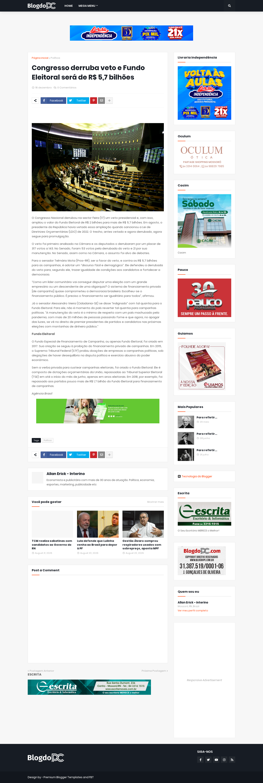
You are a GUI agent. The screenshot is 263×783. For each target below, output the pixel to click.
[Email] (101, 100)
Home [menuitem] (68, 6)
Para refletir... (207, 417)
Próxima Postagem (154, 671)
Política (55, 58)
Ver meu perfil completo (193, 610)
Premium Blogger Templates (63, 777)
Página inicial (40, 58)
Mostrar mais (155, 502)
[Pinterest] (93, 100)
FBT (91, 777)
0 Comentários (66, 87)
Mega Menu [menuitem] (87, 6)
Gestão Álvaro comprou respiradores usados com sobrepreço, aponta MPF (141, 544)
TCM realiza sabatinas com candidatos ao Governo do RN (52, 544)
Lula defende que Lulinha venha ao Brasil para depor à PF (97, 544)
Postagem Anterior (42, 671)
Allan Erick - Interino (66, 473)
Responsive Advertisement (204, 680)
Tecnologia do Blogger (197, 476)
